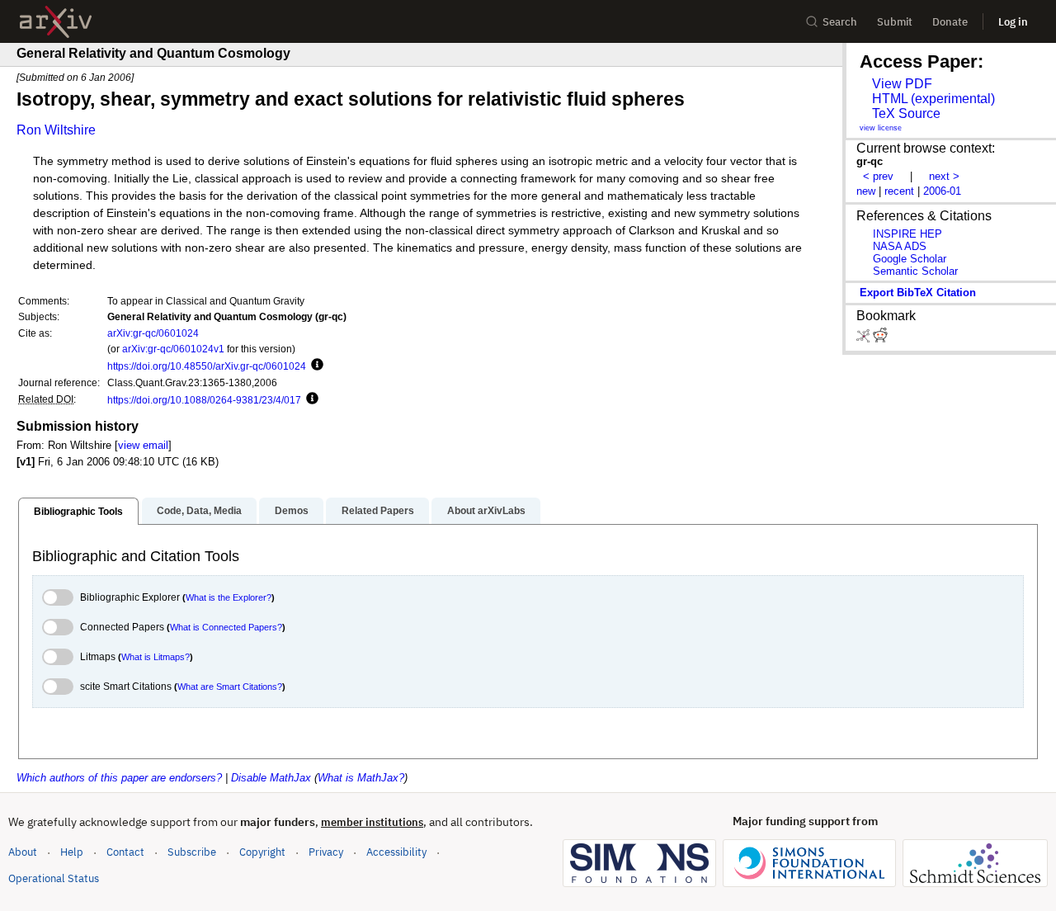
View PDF (902, 84)
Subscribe (191, 852)
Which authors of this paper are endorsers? (119, 778)
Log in (1013, 22)
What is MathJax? (361, 778)
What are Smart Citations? (229, 687)
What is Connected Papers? (226, 627)
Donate (950, 22)
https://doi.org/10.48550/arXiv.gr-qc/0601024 (206, 366)
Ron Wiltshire (56, 130)
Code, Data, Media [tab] (199, 511)
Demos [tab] (292, 511)
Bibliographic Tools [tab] (78, 511)
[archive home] (56, 22)
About (22, 852)
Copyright (262, 852)
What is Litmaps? (155, 657)
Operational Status (53, 878)
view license (881, 128)
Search (840, 22)
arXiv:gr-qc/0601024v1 (173, 348)
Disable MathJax (271, 778)
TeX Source (906, 113)
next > (944, 176)
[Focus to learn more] (314, 365)
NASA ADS (899, 246)
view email (143, 445)
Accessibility (396, 852)
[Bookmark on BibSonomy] (864, 339)
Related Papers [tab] (378, 511)
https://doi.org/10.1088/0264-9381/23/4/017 (204, 399)
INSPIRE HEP (907, 234)
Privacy (326, 852)
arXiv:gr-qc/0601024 (153, 333)
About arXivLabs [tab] (486, 511)
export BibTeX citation (918, 292)
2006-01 (942, 191)
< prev (878, 176)
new (865, 191)
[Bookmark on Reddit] (880, 339)
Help (71, 852)
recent (899, 191)
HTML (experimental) (933, 99)
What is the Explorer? (228, 597)
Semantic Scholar (915, 271)
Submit (894, 22)
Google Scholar (909, 259)
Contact (125, 852)
